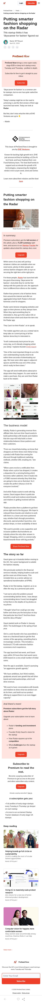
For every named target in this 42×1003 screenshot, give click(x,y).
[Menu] (39, 2)
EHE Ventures (24, 149)
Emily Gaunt (31, 347)
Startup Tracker (29, 245)
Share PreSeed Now (21, 546)
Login (21, 3)
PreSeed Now (7, 11)
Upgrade (21, 255)
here (21, 181)
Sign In (30, 793)
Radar (20, 278)
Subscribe (31, 3)
